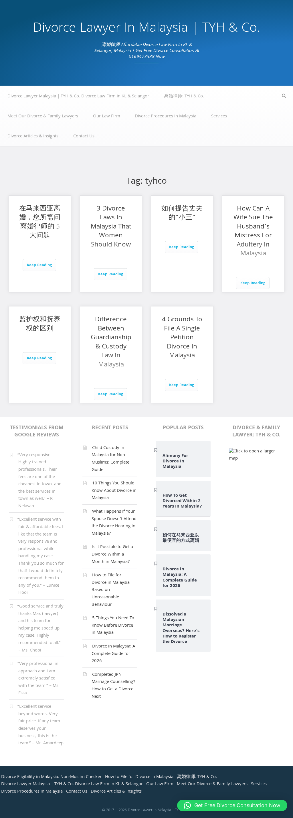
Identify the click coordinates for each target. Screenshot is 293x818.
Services (219, 116)
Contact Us (83, 136)
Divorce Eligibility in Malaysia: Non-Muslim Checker (51, 777)
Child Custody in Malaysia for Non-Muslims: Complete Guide (110, 459)
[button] (232, 805)
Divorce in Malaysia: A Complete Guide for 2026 (113, 654)
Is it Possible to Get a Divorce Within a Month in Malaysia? (112, 555)
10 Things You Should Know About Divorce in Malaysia (114, 491)
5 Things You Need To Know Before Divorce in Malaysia (113, 626)
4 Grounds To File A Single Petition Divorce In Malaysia (182, 338)
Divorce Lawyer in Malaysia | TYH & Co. (146, 29)
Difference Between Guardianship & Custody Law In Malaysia (111, 342)
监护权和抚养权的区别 (39, 324)
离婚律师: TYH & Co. (184, 96)
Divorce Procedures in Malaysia (165, 116)
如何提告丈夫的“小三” (182, 214)
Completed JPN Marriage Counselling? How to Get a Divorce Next (113, 686)
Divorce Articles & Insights (32, 136)
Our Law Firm (106, 116)
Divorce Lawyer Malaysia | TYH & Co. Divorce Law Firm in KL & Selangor (78, 96)
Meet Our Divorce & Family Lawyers (42, 116)
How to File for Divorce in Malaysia (139, 777)
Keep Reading (39, 265)
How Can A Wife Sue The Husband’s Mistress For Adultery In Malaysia (253, 232)
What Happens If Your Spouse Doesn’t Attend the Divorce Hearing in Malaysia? (114, 523)
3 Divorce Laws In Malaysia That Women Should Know (111, 227)
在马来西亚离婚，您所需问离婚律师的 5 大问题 (39, 223)
